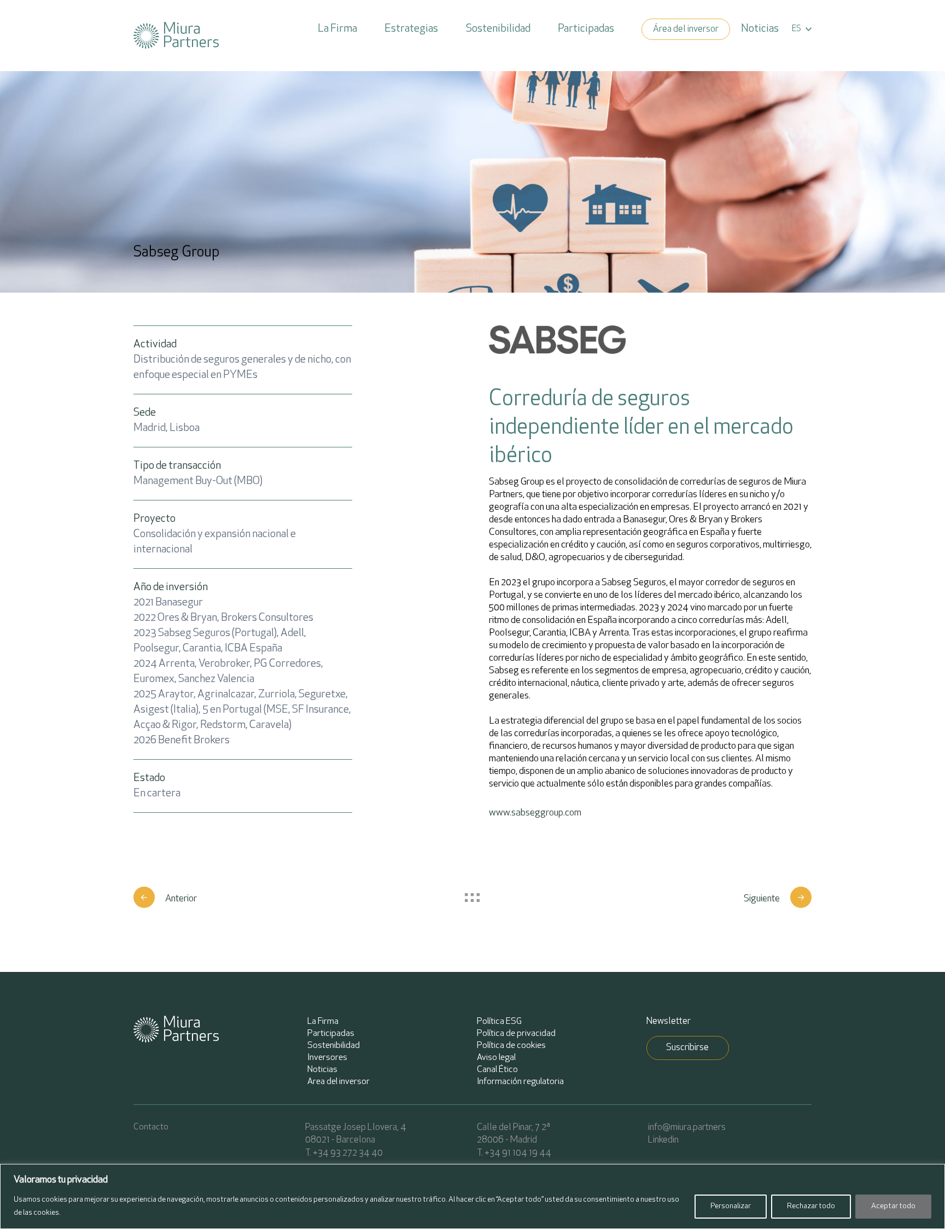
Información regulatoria (520, 1081)
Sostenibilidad (498, 29)
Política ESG (499, 1021)
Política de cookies (511, 1045)
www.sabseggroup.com (535, 813)
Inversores (327, 1057)
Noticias (760, 29)
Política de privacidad (516, 1033)
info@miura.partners (687, 1127)
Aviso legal (496, 1057)
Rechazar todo (811, 1206)
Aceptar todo (893, 1206)
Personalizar (730, 1206)
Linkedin (663, 1140)
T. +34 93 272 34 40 (344, 1153)
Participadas (586, 29)
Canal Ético (497, 1069)
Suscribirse (687, 1047)
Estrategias (411, 29)
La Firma (337, 29)
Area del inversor (338, 1081)
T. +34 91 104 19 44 (514, 1153)
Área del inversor (686, 29)
